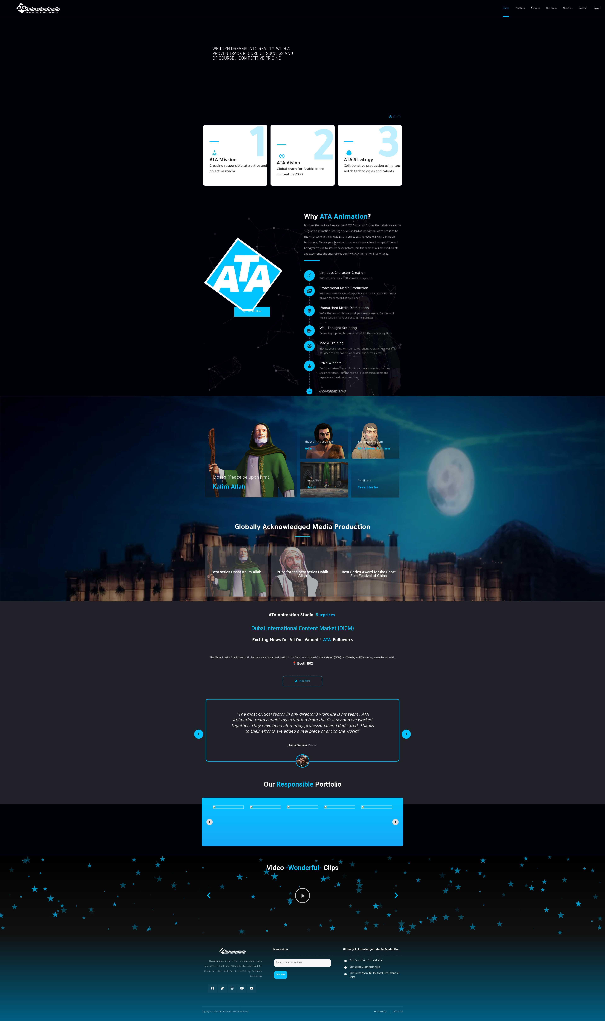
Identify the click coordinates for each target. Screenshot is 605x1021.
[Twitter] (222, 982)
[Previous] (198, 731)
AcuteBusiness (242, 1006)
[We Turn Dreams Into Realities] (38, 8)
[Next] (406, 731)
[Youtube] (241, 982)
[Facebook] (212, 982)
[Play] (302, 890)
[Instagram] (232, 982)
